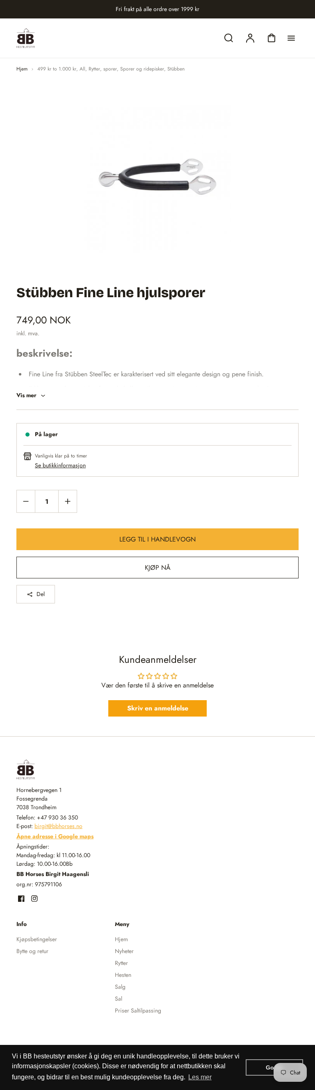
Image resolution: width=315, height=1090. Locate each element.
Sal (118, 998)
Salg (120, 987)
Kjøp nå (158, 567)
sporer (110, 69)
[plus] (67, 501)
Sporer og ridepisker (142, 69)
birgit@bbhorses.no (58, 826)
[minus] (26, 501)
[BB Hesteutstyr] (67, 769)
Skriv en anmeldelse (157, 708)
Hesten (123, 975)
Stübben (176, 69)
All (82, 69)
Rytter (94, 69)
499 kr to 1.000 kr (56, 69)
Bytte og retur (32, 951)
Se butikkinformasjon (60, 465)
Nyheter (124, 951)
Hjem (21, 69)
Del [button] (41, 594)
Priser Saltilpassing (138, 1010)
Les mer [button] (200, 1077)
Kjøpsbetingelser (36, 939)
